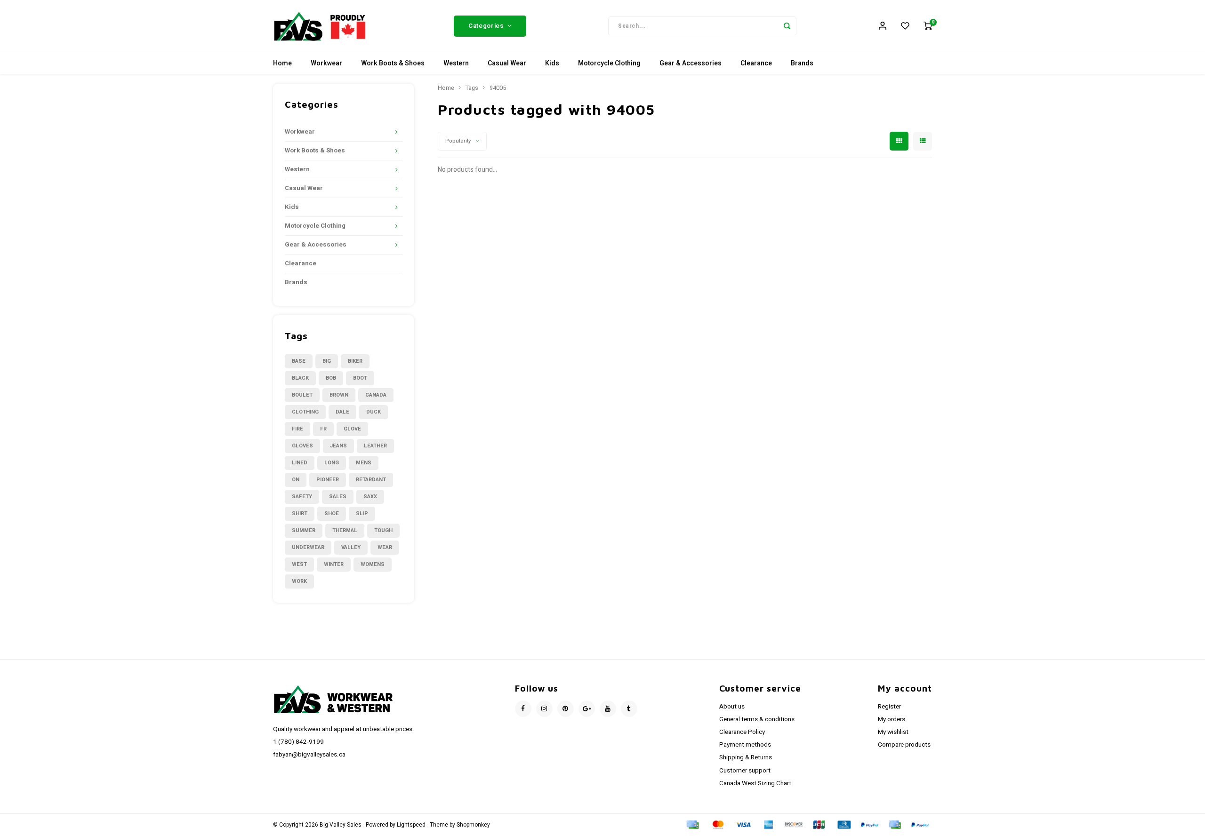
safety (302, 497)
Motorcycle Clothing (609, 63)
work (299, 581)
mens (363, 463)
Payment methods (745, 744)
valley (351, 547)
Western (456, 63)
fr (323, 429)
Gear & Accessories (690, 63)
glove (352, 429)
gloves (302, 446)
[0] (928, 26)
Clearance (756, 63)
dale (342, 412)
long (331, 463)
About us (732, 706)
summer (303, 530)
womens (373, 564)
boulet (302, 395)
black (300, 378)
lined (299, 463)
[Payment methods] (692, 824)
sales (337, 497)
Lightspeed (411, 825)
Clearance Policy (742, 732)
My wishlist (893, 732)
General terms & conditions (757, 719)
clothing (305, 412)
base (298, 361)
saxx (370, 497)
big (326, 361)
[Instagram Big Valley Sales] (544, 709)
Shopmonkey (473, 825)
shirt (299, 514)
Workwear (326, 63)
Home (282, 63)
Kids (552, 63)
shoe (331, 514)
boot (360, 378)
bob (331, 378)
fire (297, 429)
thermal (344, 530)
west (299, 564)
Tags (472, 88)
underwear (308, 547)
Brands (802, 63)
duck (373, 412)
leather (375, 446)
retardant (371, 480)
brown (338, 395)
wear (385, 547)
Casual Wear (507, 63)
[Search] (787, 25)
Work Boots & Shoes (393, 63)
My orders (891, 719)
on (295, 480)
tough (383, 530)
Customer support (745, 770)
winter (334, 564)
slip (362, 514)
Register (889, 706)
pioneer (327, 480)
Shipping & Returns (745, 757)
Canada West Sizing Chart (755, 783)
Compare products (904, 744)
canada (375, 395)
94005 (498, 88)
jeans (338, 446)
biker (355, 361)
